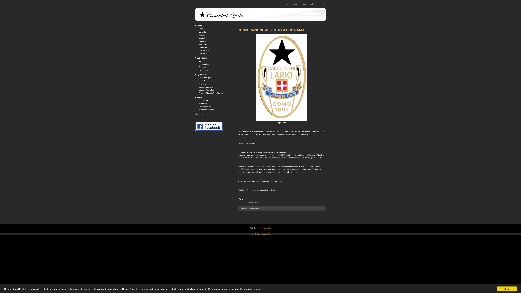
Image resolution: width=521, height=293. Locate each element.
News (286, 4)
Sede (201, 29)
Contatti (296, 4)
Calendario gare (205, 78)
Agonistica (201, 74)
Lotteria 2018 (204, 51)
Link (304, 4)
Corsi (201, 61)
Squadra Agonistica (206, 90)
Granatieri (203, 41)
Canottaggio (202, 58)
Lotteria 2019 (204, 54)
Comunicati (203, 100)
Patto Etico (203, 70)
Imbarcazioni (204, 64)
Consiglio (202, 32)
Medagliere (203, 38)
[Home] (222, 17)
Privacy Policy (254, 234)
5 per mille (203, 47)
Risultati (202, 81)
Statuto (202, 35)
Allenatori (202, 84)
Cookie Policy (267, 234)
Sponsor (199, 114)
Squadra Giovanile (206, 87)
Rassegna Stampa (206, 107)
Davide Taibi (266, 228)
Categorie (202, 67)
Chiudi (507, 288)
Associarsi (203, 44)
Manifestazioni (204, 104)
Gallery (313, 4)
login (322, 4)
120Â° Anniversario (206, 110)
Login (241, 208)
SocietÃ (200, 26)
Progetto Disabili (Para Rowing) (211, 93)
